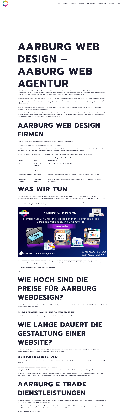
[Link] (5, 3)
